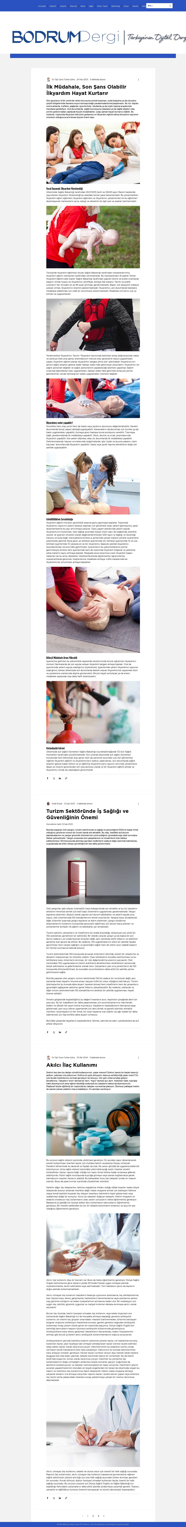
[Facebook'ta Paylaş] (47, 778)
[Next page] (103, 1516)
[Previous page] (82, 1516)
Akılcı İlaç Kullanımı (71, 1065)
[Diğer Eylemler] (138, 79)
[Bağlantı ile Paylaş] (66, 778)
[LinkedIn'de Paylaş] (60, 778)
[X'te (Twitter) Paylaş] (54, 778)
